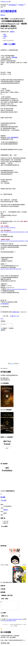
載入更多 (3, 321)
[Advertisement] (14, 348)
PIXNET (6, 624)
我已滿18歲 (3, 643)
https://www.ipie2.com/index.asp (8, 227)
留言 (17, 312)
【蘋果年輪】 (14, 57)
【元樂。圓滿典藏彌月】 (12, 137)
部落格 (5, 36)
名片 (4, 38)
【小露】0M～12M (14, 316)
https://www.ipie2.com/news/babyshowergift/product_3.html (14, 231)
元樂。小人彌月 (9, 44)
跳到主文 (3, 15)
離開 (8, 643)
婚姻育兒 (12, 31)
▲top (2, 318)
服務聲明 (16, 626)
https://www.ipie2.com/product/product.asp (17, 289)
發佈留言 (3, 330)
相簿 (4, 34)
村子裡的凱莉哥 (9, 11)
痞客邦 (14, 312)
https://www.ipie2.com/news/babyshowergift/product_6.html (14, 240)
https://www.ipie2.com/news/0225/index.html (11, 268)
